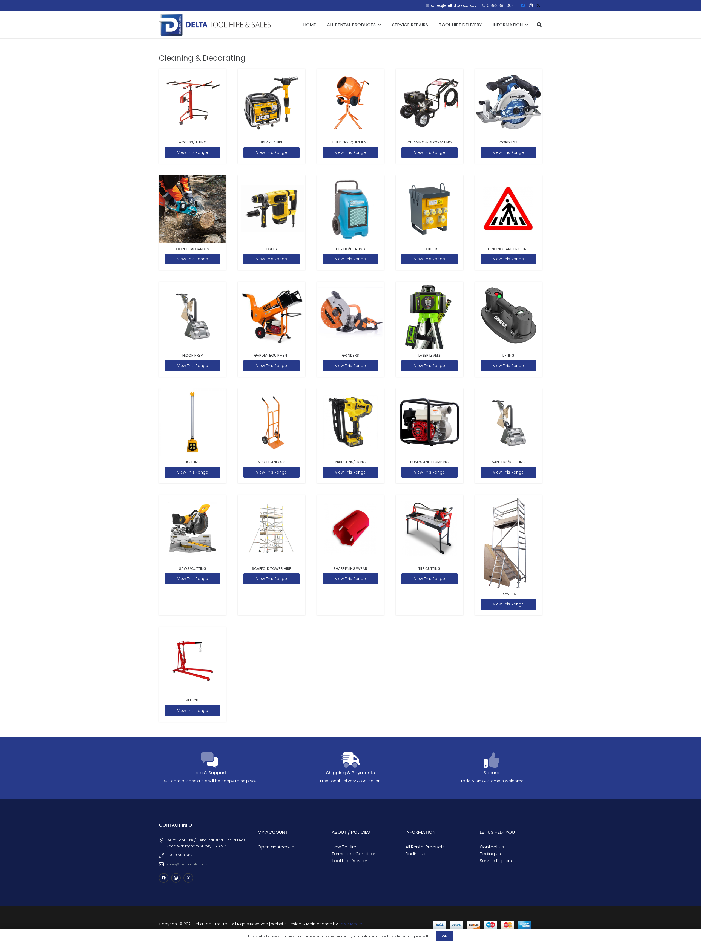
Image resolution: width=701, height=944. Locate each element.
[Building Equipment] (350, 116)
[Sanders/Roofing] (508, 435)
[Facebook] (523, 5)
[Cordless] (508, 116)
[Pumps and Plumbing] (429, 435)
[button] (539, 24)
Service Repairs (496, 861)
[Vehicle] (192, 674)
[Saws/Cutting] (192, 555)
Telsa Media (350, 924)
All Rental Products (425, 847)
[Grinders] (350, 329)
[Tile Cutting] (429, 555)
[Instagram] (531, 5)
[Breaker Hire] (271, 116)
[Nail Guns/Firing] (350, 435)
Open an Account (277, 847)
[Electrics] (429, 222)
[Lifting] (508, 329)
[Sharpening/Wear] (350, 555)
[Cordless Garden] (192, 222)
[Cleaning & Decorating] (429, 116)
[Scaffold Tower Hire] (271, 555)
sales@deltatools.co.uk (186, 864)
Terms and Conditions (355, 854)
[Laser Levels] (429, 329)
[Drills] (271, 222)
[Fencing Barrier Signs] (508, 222)
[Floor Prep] (192, 329)
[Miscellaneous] (271, 435)
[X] (538, 5)
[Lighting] (192, 435)
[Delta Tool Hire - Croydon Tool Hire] (215, 25)
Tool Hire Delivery (349, 861)
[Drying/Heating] (350, 222)
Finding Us (416, 854)
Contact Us (492, 847)
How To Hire (344, 847)
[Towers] (508, 555)
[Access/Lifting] (192, 116)
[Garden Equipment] (271, 329)
